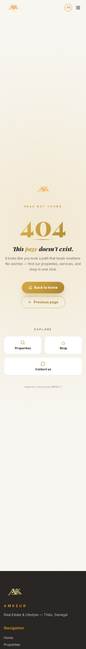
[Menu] (78, 8)
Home (8, 638)
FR (68, 7)
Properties (12, 645)
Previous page (46, 302)
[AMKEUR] (13, 7)
